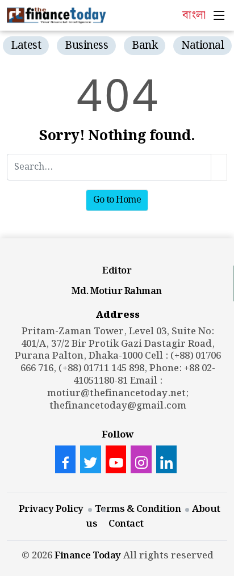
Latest (26, 45)
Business (86, 45)
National (202, 45)
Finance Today (88, 555)
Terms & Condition (138, 509)
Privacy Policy (51, 509)
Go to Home (117, 200)
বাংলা (193, 15)
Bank (144, 45)
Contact (126, 523)
